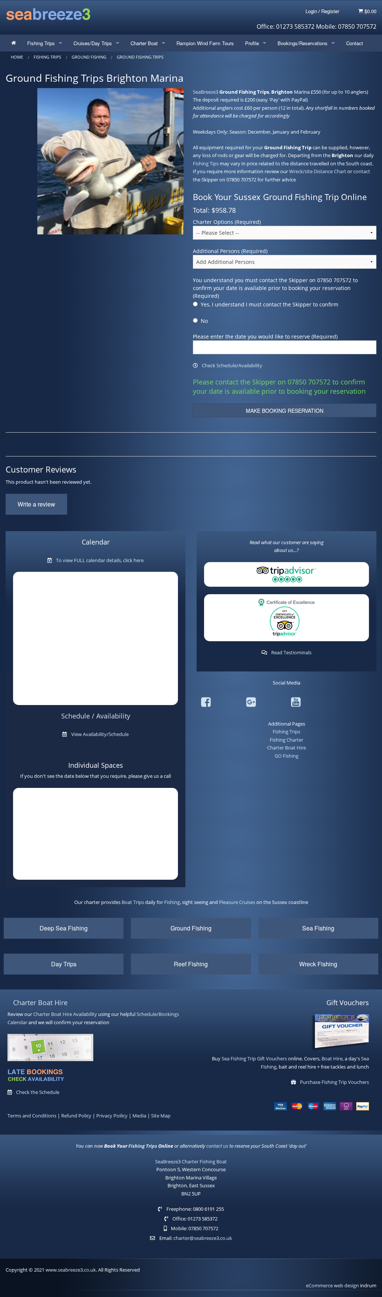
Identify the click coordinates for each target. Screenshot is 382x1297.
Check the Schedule (37, 1092)
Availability (85, 1014)
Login (311, 11)
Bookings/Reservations (303, 43)
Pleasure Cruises (237, 902)
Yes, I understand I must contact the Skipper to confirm (269, 304)
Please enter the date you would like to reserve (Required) (265, 336)
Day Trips (63, 964)
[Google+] (251, 703)
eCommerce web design (332, 1285)
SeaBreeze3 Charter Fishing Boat (191, 1161)
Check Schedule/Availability (232, 365)
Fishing (172, 902)
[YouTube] (295, 703)
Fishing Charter (286, 739)
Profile (252, 43)
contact (361, 171)
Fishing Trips (41, 43)
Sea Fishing (318, 928)
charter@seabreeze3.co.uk (202, 1238)
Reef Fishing (191, 964)
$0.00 (369, 11)
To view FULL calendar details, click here (100, 560)
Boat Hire (332, 1058)
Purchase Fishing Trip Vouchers (334, 1082)
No (204, 320)
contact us (217, 1145)
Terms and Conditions (31, 1115)
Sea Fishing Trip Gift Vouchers (254, 1058)
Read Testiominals (291, 652)
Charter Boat (144, 43)
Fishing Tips (206, 163)
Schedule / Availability (95, 715)
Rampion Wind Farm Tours (205, 43)
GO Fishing (286, 755)
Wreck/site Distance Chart (317, 171)
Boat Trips (133, 902)
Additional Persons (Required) (230, 251)
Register (330, 11)
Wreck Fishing (318, 964)
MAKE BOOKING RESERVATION (284, 410)
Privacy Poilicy (112, 1115)
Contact (354, 43)
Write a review (36, 504)
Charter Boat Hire (286, 747)
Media (139, 1115)
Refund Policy (76, 1115)
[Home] (14, 43)
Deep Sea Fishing (64, 928)
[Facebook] (206, 703)
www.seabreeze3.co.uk (71, 1269)
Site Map (160, 1115)
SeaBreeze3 (205, 91)
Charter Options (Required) (227, 221)
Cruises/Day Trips (92, 43)
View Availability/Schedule (100, 734)
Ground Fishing (191, 928)
